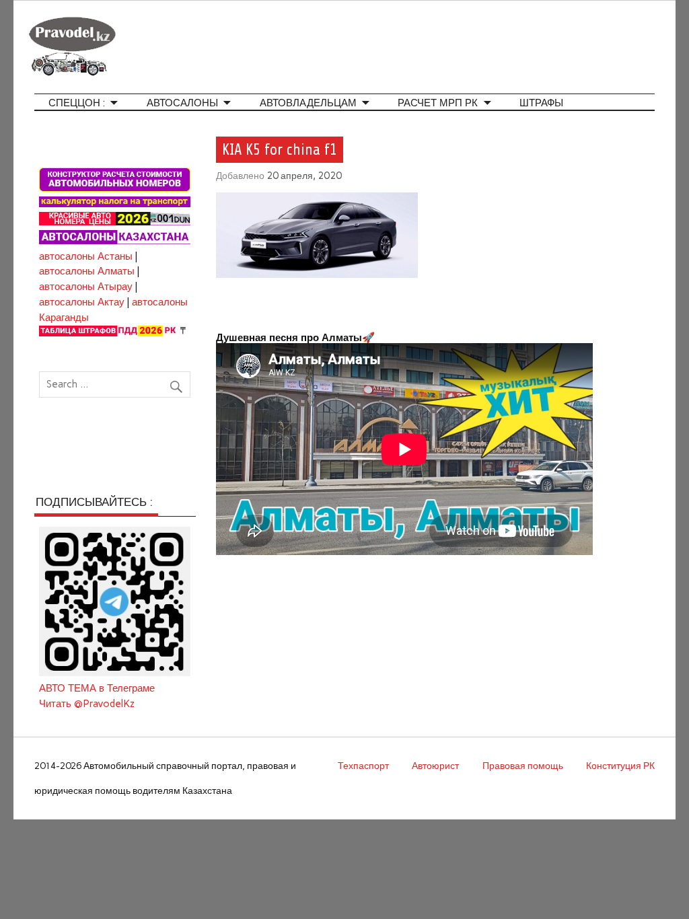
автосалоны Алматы (87, 271)
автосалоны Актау (81, 302)
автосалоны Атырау (86, 287)
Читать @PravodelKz (87, 704)
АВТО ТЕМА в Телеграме (97, 688)
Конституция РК (620, 765)
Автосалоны (182, 103)
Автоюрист (435, 765)
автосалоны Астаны (86, 256)
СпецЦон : (76, 103)
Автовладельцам (308, 103)
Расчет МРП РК (438, 103)
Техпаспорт (363, 765)
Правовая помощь (522, 765)
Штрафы (541, 103)
